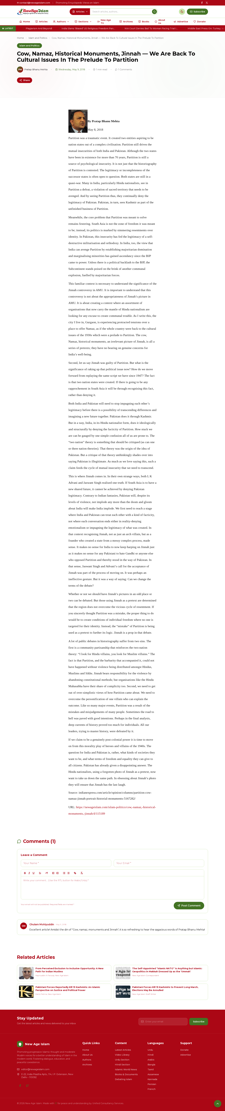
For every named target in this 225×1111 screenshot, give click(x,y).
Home (20, 38)
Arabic (151, 1059)
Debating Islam (123, 1079)
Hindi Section (122, 1064)
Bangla (151, 1064)
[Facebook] (20, 1086)
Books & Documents (126, 1074)
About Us (87, 1054)
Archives (87, 1064)
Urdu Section (122, 1059)
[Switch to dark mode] (182, 12)
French (152, 1089)
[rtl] (47, 873)
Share (26, 80)
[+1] (57, 873)
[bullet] (68, 873)
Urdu (150, 1050)
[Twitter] (27, 1086)
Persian (152, 1084)
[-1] (53, 873)
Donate (184, 1050)
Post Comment (191, 905)
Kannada (152, 1079)
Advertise (185, 1054)
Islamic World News (126, 1069)
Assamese (153, 1074)
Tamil (151, 1069)
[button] (40, 873)
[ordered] (64, 873)
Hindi (151, 1054)
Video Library (122, 1054)
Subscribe (198, 1021)
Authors (86, 1059)
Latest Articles (123, 1050)
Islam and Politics (37, 38)
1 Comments (125, 69)
